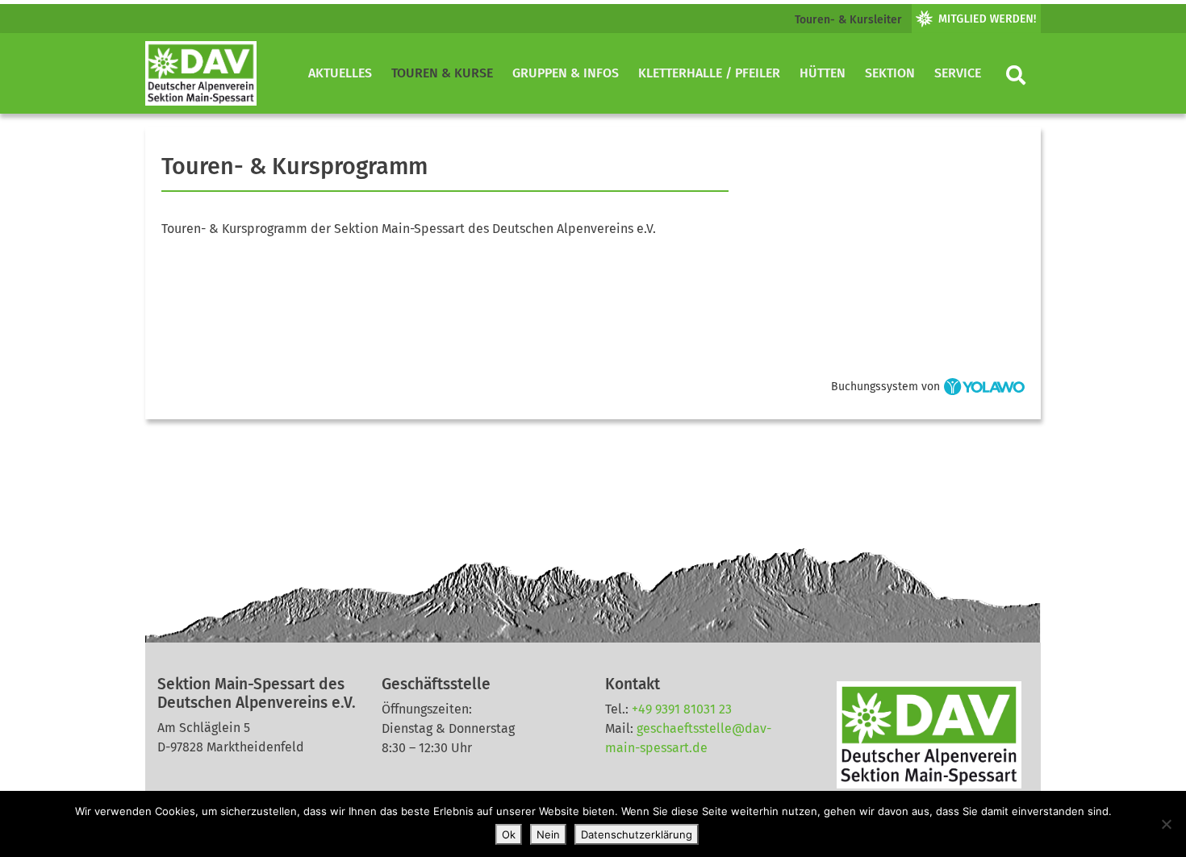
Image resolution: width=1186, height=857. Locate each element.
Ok (509, 834)
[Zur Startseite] (201, 73)
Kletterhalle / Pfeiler (709, 73)
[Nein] (1166, 824)
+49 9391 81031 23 (682, 709)
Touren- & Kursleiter (848, 20)
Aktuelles (340, 73)
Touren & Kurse (442, 73)
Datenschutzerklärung (636, 834)
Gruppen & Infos (565, 73)
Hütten (823, 73)
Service (957, 73)
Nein (548, 834)
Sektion (890, 73)
